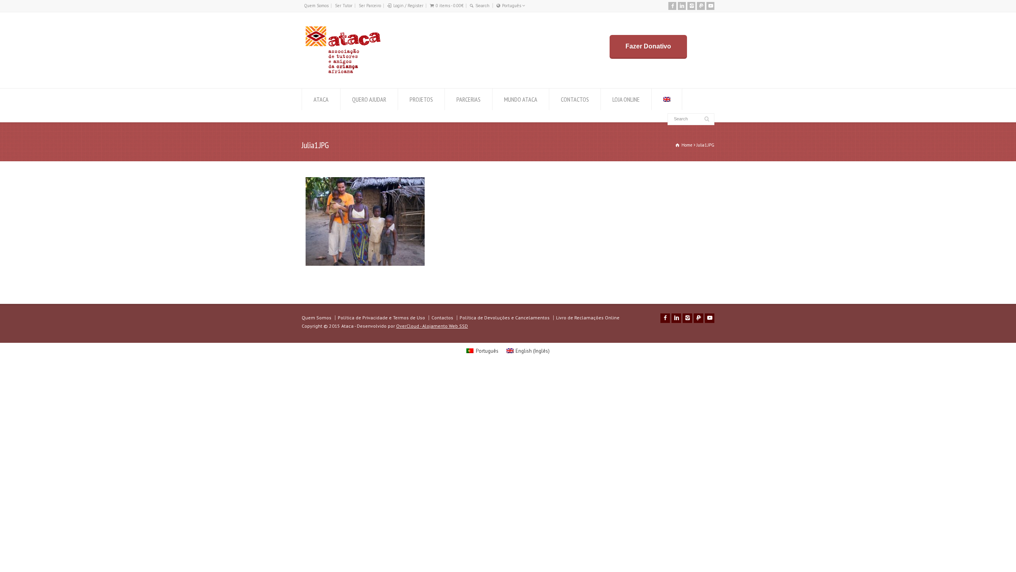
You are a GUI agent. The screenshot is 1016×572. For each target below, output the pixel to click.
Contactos (442, 318)
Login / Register (408, 5)
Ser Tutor (343, 5)
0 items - (450, 5)
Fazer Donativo (648, 46)
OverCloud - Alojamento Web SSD (432, 326)
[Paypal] (701, 6)
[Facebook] (672, 6)
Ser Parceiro (370, 5)
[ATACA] (343, 73)
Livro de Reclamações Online (588, 318)
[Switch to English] (667, 99)
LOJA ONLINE (626, 99)
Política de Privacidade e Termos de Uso (381, 318)
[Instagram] (691, 6)
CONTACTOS (575, 99)
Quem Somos (316, 5)
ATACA (321, 99)
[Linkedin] (682, 6)
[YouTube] (710, 6)
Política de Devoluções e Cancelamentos (505, 318)
